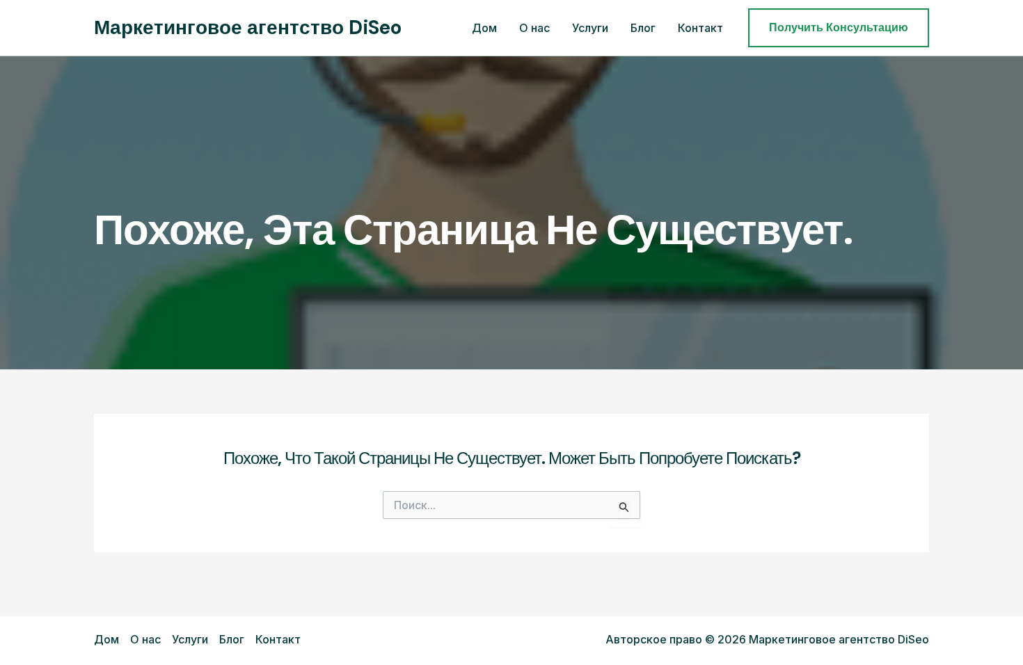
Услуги (590, 28)
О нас (534, 28)
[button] (838, 27)
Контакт (700, 28)
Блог (643, 28)
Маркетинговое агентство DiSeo (248, 27)
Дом (484, 28)
